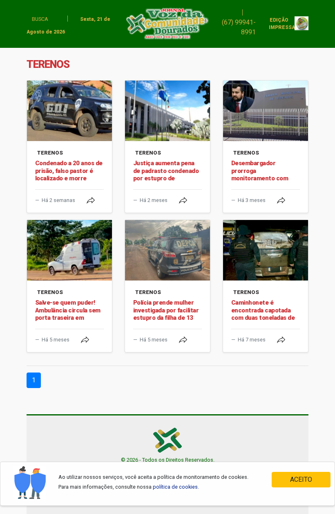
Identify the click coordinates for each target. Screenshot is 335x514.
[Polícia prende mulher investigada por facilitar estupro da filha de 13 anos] (167, 250)
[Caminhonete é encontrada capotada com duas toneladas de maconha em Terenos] (265, 250)
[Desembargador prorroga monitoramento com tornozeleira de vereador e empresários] (265, 111)
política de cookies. (176, 487)
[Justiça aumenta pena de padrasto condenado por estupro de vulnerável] (167, 111)
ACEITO (301, 479)
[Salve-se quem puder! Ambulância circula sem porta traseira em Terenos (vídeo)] (69, 250)
